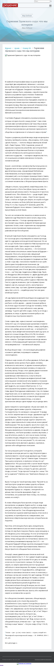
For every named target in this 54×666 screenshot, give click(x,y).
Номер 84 (27, 48)
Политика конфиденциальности (43, 659)
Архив (16, 48)
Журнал (8, 48)
